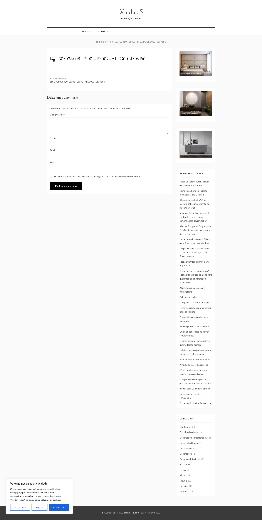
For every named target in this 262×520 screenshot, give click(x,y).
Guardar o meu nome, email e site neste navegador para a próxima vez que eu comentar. (97, 176)
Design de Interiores (190, 459)
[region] (39, 496)
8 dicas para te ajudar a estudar (195, 388)
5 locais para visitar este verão (195, 359)
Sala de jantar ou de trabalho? (194, 326)
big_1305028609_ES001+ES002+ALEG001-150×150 (77, 81)
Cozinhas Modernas (190, 432)
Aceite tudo (58, 507)
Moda (182, 475)
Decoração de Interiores (192, 437)
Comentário (57, 114)
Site (52, 162)
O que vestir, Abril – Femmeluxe (195, 403)
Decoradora (186, 453)
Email (53, 150)
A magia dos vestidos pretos (194, 364)
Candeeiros (185, 427)
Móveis (183, 480)
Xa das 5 (131, 12)
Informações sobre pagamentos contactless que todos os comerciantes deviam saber (195, 217)
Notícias (184, 486)
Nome (53, 138)
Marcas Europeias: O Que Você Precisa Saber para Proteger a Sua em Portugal (195, 230)
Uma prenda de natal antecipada (195, 302)
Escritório (185, 464)
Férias (183, 470)
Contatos (103, 31)
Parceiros (88, 31)
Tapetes (184, 491)
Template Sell (153, 513)
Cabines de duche (188, 297)
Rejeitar (39, 507)
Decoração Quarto (189, 443)
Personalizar (20, 507)
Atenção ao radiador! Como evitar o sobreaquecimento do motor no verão (195, 204)
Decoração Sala (187, 448)
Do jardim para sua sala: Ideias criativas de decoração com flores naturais (195, 252)
